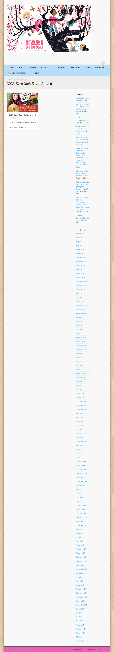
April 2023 (79, 329)
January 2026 (80, 254)
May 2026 (79, 242)
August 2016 (80, 573)
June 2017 (79, 533)
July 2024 (79, 294)
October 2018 (80, 477)
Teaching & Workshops (18, 73)
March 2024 (80, 301)
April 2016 (79, 581)
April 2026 (79, 246)
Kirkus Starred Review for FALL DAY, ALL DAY (81, 129)
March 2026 (80, 250)
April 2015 (79, 621)
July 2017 (79, 529)
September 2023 (81, 314)
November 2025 (81, 262)
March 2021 (80, 393)
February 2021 (81, 397)
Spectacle (99, 67)
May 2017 (79, 537)
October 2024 (81, 290)
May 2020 (79, 425)
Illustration (46, 67)
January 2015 (80, 633)
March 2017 (80, 545)
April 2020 (79, 429)
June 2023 (79, 322)
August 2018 (80, 485)
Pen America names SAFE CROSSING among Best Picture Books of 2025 (83, 186)
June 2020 (79, 421)
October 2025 (81, 266)
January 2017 (80, 553)
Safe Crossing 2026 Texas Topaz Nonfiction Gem (82, 173)
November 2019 (81, 433)
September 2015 (81, 605)
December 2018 (81, 469)
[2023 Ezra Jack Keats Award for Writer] (22, 102)
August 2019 (80, 445)
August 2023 (80, 318)
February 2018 (81, 505)
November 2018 (81, 473)
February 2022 (81, 373)
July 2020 (79, 417)
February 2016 (81, 589)
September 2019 (81, 441)
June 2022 (79, 357)
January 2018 (80, 509)
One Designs (91, 649)
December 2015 (81, 593)
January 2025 (80, 278)
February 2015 (81, 629)
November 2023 (81, 306)
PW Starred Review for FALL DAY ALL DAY (82, 120)
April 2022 (79, 365)
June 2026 (79, 238)
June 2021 (79, 385)
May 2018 (79, 493)
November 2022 (81, 349)
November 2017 (81, 517)
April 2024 (79, 297)
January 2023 (80, 341)
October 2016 (80, 565)
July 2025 (79, 270)
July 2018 (79, 489)
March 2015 (80, 625)
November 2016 (81, 561)
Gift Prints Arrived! (82, 98)
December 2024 (81, 282)
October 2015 (80, 601)
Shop (87, 67)
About (11, 67)
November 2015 (81, 597)
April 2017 (79, 541)
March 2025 (80, 274)
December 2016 (81, 557)
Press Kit (62, 67)
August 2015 (80, 609)
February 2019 (81, 461)
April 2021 (79, 389)
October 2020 (81, 405)
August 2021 (80, 381)
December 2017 (81, 513)
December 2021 (81, 377)
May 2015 (79, 617)
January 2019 (80, 465)
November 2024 (81, 286)
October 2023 (81, 310)
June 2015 (79, 613)
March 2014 (80, 641)
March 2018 (80, 501)
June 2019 (79, 449)
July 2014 (79, 637)
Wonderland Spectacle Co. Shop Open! (82, 218)
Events (33, 67)
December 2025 (81, 258)
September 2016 (81, 569)
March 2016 (80, 585)
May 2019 (79, 453)
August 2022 (80, 353)
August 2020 (80, 413)
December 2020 (81, 401)
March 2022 (80, 369)
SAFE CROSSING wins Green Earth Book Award (82, 140)
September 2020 (81, 409)
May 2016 (79, 577)
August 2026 (80, 234)
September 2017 (81, 525)
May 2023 (79, 325)
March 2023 (80, 333)
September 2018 (81, 481)
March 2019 (80, 457)
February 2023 (81, 337)
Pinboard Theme (79, 649)
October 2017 (80, 521)
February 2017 (81, 549)
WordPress (103, 649)
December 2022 (81, 345)
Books (21, 67)
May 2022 (79, 361)
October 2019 (80, 437)
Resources (75, 67)
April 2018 (79, 497)
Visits (36, 73)
